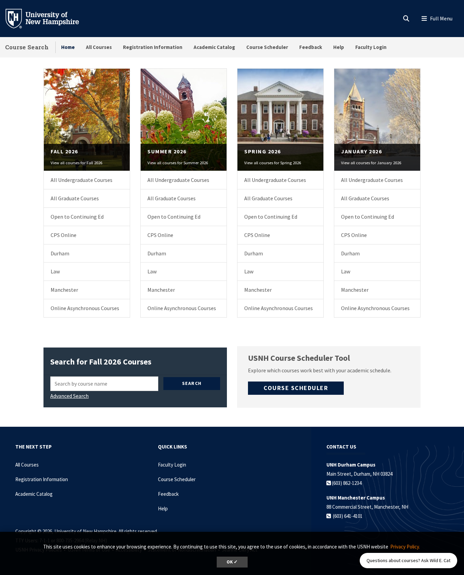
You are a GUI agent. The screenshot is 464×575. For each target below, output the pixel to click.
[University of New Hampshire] (47, 18)
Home (68, 47)
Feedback (310, 47)
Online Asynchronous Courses (85, 308)
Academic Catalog (214, 47)
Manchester (64, 289)
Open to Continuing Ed (77, 216)
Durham (60, 253)
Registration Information (152, 47)
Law (55, 271)
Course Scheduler (267, 47)
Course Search (27, 47)
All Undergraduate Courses (81, 179)
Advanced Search (69, 395)
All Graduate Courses (75, 198)
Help (338, 47)
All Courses (99, 47)
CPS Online (63, 235)
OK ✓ (232, 562)
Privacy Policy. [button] (405, 546)
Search (192, 383)
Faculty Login (371, 47)
